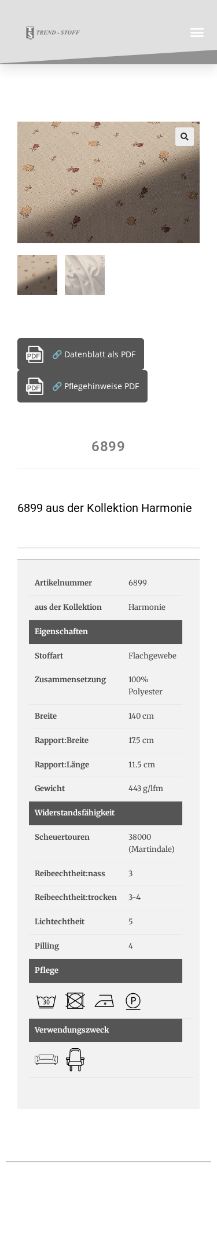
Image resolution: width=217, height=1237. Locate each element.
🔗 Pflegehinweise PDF (95, 385)
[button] (197, 32)
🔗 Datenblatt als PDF (93, 354)
